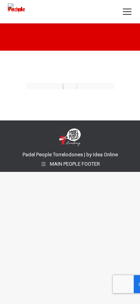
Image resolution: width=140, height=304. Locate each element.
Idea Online (105, 154)
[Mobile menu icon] (127, 12)
